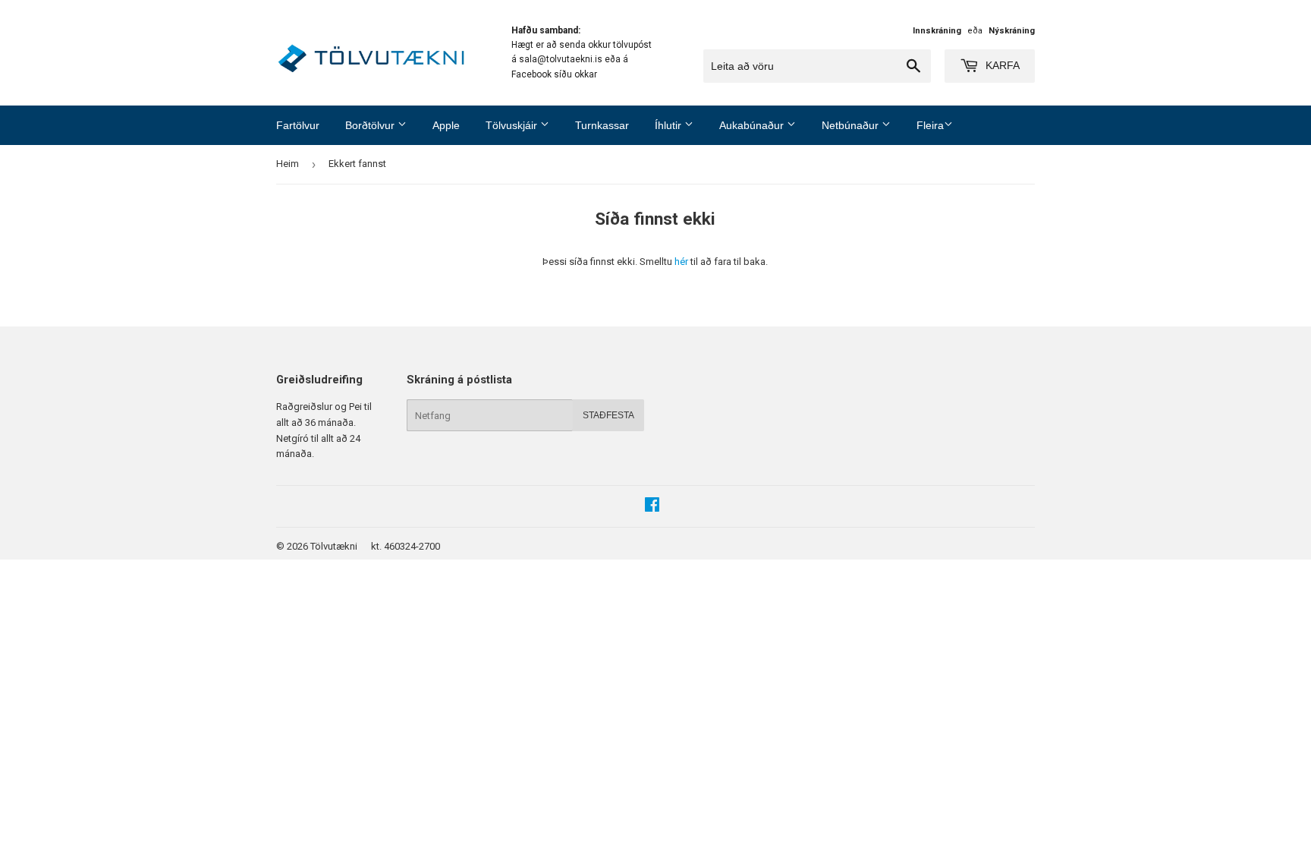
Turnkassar (602, 125)
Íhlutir (669, 125)
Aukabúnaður (753, 125)
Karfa (1001, 65)
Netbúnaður (852, 125)
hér (681, 261)
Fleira (930, 125)
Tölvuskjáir (513, 125)
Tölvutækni (333, 546)
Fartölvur (297, 125)
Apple (446, 125)
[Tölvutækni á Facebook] (652, 506)
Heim (287, 163)
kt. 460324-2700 (405, 546)
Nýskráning (1012, 31)
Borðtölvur (371, 125)
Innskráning (937, 31)
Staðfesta (608, 415)
